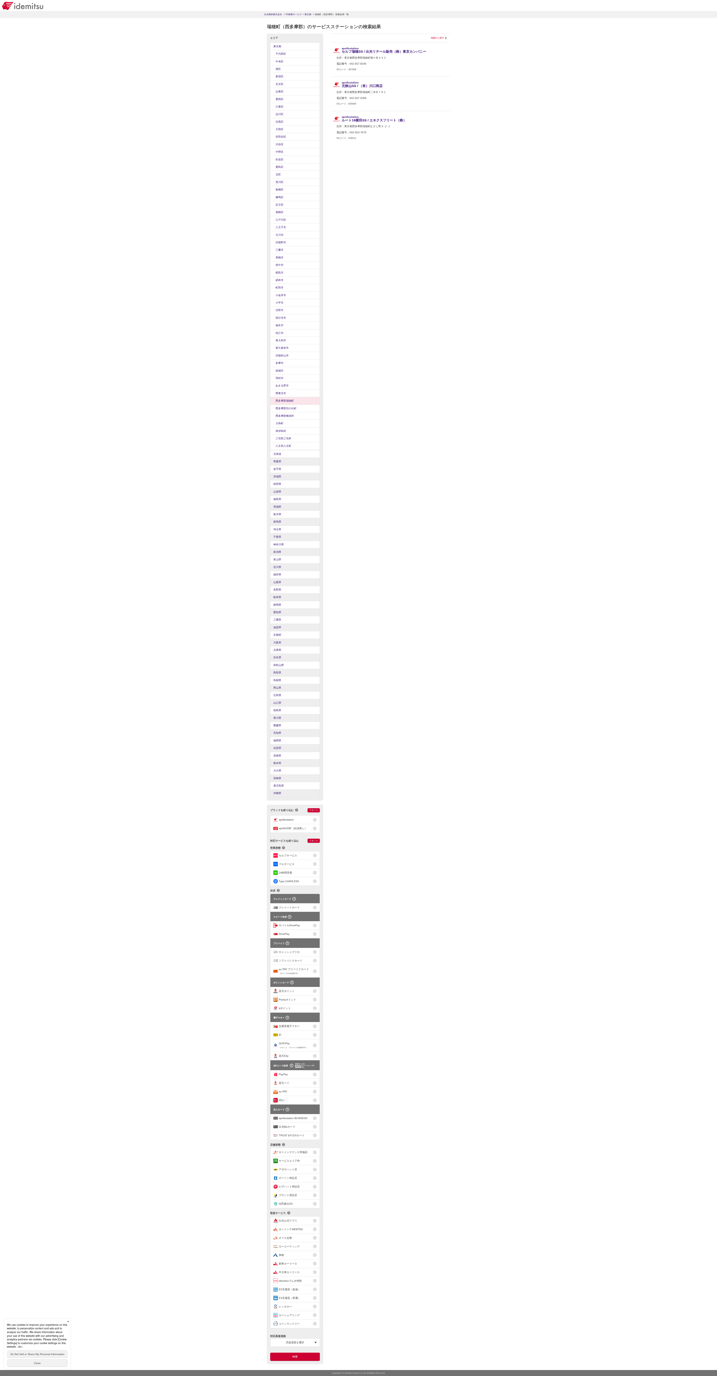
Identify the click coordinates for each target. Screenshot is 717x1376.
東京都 (277, 46)
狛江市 (279, 332)
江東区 (279, 106)
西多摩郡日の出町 (286, 408)
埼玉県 (277, 529)
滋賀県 (277, 627)
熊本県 (277, 763)
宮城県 (277, 476)
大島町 (279, 423)
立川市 (279, 234)
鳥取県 (277, 672)
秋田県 (277, 483)
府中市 (279, 264)
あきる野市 (282, 385)
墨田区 (279, 99)
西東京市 (281, 393)
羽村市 (279, 378)
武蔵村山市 (282, 355)
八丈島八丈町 (283, 445)
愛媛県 (277, 725)
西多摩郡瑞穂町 (285, 400)
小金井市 (281, 295)
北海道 (277, 453)
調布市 (279, 280)
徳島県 (277, 710)
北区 (278, 174)
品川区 (279, 114)
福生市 (279, 325)
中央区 (279, 61)
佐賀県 (277, 747)
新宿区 (279, 76)
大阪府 (277, 642)
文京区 (279, 84)
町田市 (279, 287)
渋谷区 (279, 144)
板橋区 (279, 189)
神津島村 (281, 430)
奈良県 (277, 657)
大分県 (277, 770)
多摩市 (279, 362)
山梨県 (277, 582)
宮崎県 (277, 778)
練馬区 (279, 197)
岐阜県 (277, 597)
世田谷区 (281, 136)
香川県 (277, 717)
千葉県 (277, 536)
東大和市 (281, 340)
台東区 (279, 91)
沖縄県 (277, 793)
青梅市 (279, 257)
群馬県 (277, 521)
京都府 (277, 634)
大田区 (279, 129)
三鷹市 (279, 249)
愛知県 (277, 612)
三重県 (277, 619)
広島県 (277, 695)
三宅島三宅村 (283, 438)
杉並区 (279, 159)
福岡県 (277, 740)
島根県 (277, 680)
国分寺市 (281, 317)
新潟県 (277, 551)
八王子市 (281, 227)
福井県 (277, 574)
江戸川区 (281, 219)
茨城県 (277, 506)
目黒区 (279, 121)
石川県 (277, 567)
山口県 (277, 702)
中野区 (279, 151)
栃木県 (277, 514)
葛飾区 (279, 212)
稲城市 (279, 370)
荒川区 (279, 182)
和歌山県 (278, 665)
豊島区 (279, 166)
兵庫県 (277, 649)
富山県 (277, 559)
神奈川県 (278, 544)
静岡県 (277, 604)
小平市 (279, 302)
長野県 (277, 589)
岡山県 (277, 687)
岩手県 (277, 469)
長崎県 (277, 755)
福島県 (277, 499)
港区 (278, 68)
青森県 (277, 461)
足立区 (279, 204)
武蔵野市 (281, 242)
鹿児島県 (278, 785)
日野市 (279, 310)
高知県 (277, 732)
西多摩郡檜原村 (285, 415)
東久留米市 (282, 347)
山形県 (277, 491)
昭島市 (279, 272)
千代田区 (281, 53)
